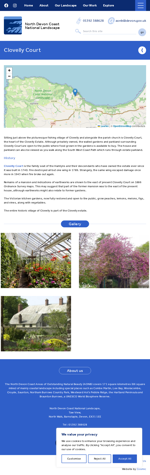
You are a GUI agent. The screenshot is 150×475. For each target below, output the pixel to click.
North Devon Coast (42, 24)
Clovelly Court (13, 166)
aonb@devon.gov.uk (131, 20)
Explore (108, 5)
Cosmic (141, 469)
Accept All (124, 458)
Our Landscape (66, 5)
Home (28, 5)
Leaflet (104, 126)
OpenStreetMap (122, 126)
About (44, 5)
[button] (75, 92)
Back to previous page (142, 50)
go (142, 32)
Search (78, 31)
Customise (74, 458)
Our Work (90, 5)
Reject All (100, 458)
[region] (99, 447)
